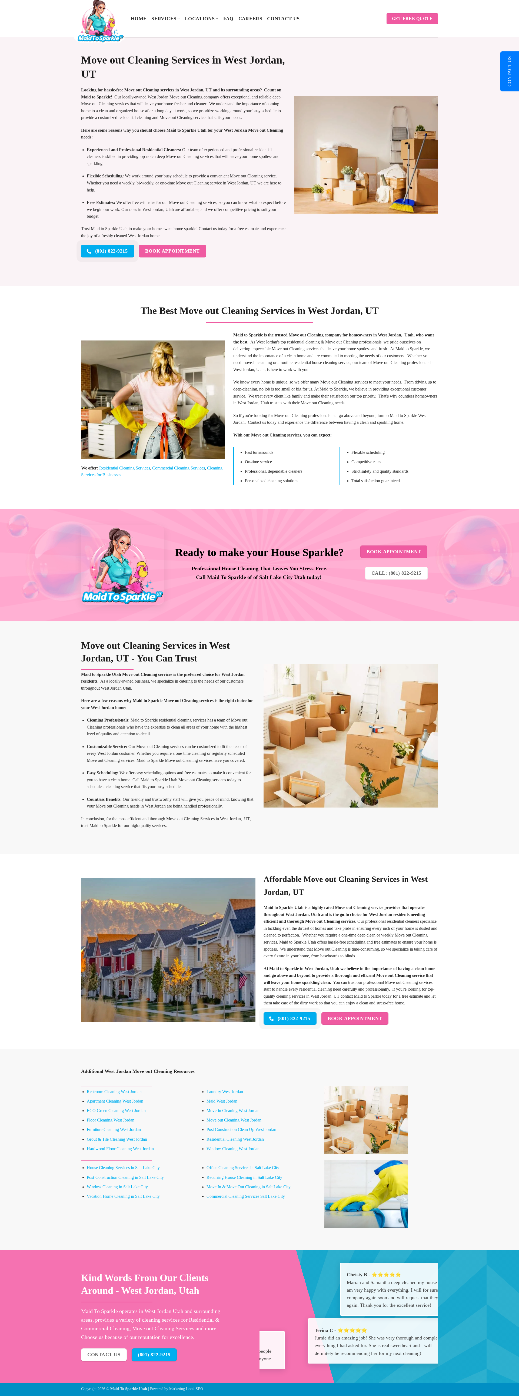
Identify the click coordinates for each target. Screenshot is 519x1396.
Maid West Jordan (222, 1101)
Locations (200, 18)
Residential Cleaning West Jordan (235, 1139)
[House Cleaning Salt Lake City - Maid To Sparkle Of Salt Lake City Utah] (102, 20)
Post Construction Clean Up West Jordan (241, 1129)
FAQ (228, 18)
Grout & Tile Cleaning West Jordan (117, 1139)
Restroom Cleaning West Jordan (114, 1091)
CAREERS (250, 18)
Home (139, 18)
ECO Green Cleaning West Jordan (116, 1110)
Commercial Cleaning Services (178, 468)
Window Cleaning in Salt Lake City (117, 1187)
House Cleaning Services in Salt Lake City (123, 1167)
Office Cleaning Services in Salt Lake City (243, 1167)
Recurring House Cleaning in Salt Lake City (244, 1177)
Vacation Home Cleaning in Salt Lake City (123, 1196)
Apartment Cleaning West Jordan (115, 1101)
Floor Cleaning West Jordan (110, 1120)
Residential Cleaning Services (124, 468)
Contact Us (283, 18)
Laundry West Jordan (225, 1091)
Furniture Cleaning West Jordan (114, 1129)
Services (163, 18)
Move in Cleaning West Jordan (233, 1110)
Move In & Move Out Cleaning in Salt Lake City (249, 1187)
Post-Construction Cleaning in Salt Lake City (125, 1177)
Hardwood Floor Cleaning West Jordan (120, 1148)
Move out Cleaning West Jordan (234, 1120)
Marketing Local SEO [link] (186, 1389)
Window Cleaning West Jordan (233, 1148)
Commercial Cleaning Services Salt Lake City (246, 1196)
